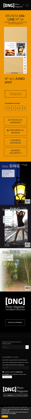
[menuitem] (22, 5)
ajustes (14, 413)
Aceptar (5, 416)
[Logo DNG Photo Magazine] (12, 5)
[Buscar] (22, 5)
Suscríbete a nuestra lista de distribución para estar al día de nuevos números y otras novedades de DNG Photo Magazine (15, 362)
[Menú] (26, 5)
